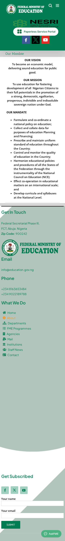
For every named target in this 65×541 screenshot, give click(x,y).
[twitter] (14, 490)
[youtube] (24, 490)
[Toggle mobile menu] (58, 5)
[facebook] (5, 490)
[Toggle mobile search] (50, 5)
